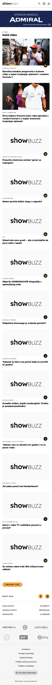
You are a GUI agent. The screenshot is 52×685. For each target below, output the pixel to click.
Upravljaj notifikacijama (27, 673)
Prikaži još (12, 584)
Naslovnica (8, 606)
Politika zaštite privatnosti (26, 662)
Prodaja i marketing (26, 653)
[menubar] (44, 3)
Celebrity (45, 606)
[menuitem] (44, 3)
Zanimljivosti (9, 610)
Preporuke (44, 610)
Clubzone (45, 614)
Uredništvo (26, 649)
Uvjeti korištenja (26, 658)
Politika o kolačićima (26, 666)
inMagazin (7, 614)
